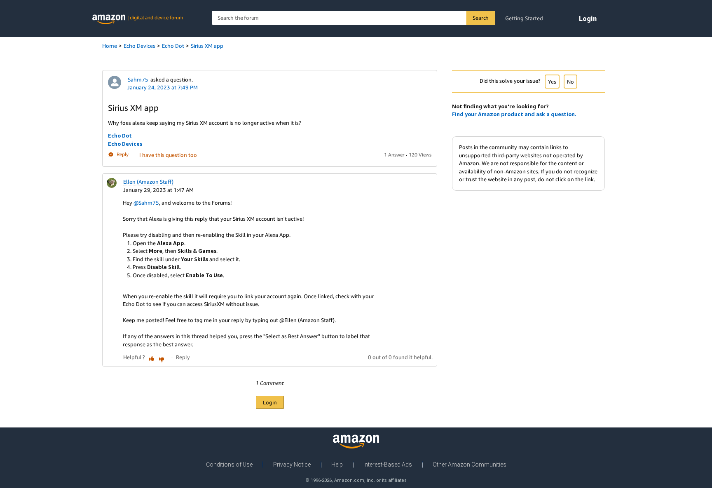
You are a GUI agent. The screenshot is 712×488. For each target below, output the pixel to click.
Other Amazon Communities (469, 464)
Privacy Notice (292, 464)
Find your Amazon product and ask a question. (514, 114)
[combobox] (353, 18)
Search (481, 17)
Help (337, 464)
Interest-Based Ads (387, 464)
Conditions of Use (229, 464)
